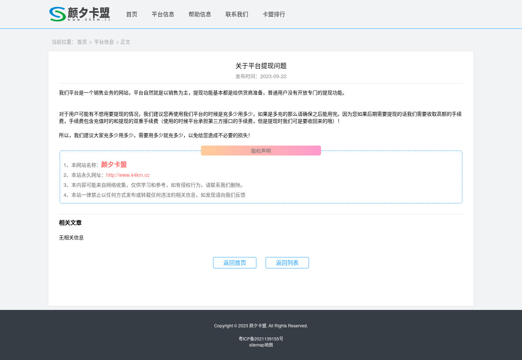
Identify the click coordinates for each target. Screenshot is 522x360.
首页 (131, 14)
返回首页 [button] (234, 262)
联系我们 (236, 14)
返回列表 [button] (287, 262)
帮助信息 (200, 14)
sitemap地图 (261, 345)
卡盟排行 (273, 14)
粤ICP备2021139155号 (261, 339)
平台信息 (163, 14)
